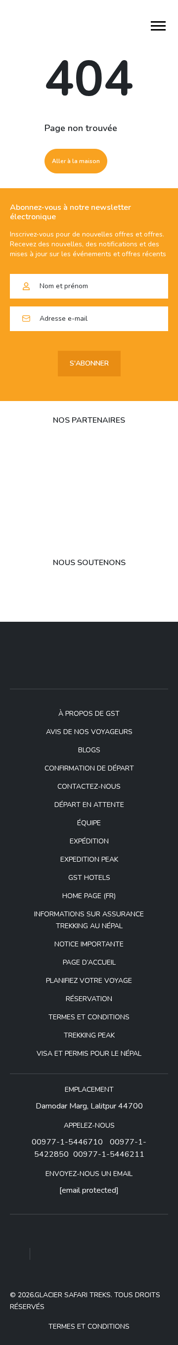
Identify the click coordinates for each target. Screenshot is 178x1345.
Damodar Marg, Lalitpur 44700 (89, 1106)
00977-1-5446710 (67, 1142)
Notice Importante (89, 944)
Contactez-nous (89, 786)
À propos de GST (89, 713)
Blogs (89, 750)
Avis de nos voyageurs (89, 732)
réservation (89, 999)
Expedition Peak (89, 859)
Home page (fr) (89, 896)
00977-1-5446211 (108, 1154)
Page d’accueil (89, 962)
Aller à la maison (76, 161)
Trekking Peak (89, 1035)
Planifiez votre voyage (89, 980)
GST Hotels (89, 877)
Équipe (89, 823)
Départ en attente (89, 804)
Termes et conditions (89, 1017)
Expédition (89, 841)
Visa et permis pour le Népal (89, 1053)
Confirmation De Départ (89, 768)
